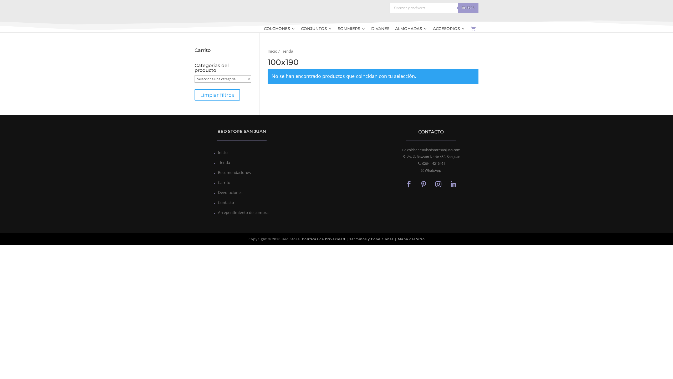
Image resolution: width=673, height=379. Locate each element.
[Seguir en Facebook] (409, 184)
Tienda (224, 162)
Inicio (272, 51)
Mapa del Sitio (411, 239)
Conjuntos (314, 29)
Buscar (468, 7)
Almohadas (408, 29)
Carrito (224, 182)
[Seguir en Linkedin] (453, 184)
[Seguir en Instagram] (438, 184)
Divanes (380, 29)
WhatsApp (433, 170)
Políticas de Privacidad (323, 239)
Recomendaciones (234, 172)
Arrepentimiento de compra (243, 212)
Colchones (277, 29)
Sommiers (349, 29)
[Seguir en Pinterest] (424, 184)
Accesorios (446, 29)
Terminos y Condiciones (371, 239)
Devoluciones (230, 192)
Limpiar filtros (217, 94)
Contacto (226, 202)
